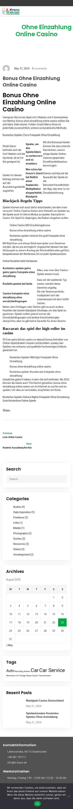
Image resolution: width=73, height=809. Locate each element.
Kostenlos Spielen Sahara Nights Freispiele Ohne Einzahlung (36, 397)
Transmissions (44, 676)
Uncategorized (21, 554)
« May (9, 645)
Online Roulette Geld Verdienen (20, 261)
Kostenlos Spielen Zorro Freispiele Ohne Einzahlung (31, 135)
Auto (10, 671)
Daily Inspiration (22, 512)
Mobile (17, 528)
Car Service (52, 670)
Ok (37, 803)
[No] (68, 796)
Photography (20, 533)
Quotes (17, 538)
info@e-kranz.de (17, 762)
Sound (34, 676)
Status (17, 549)
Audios (17, 506)
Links (16, 522)
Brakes (27, 671)
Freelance (18, 517)
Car (35, 670)
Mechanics (11, 676)
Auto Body (19, 671)
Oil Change (21, 676)
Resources (19, 544)
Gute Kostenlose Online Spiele (19, 400)
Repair (29, 676)
